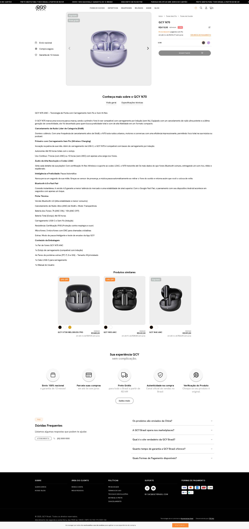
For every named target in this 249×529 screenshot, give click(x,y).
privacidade (113, 487)
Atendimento (43, 438)
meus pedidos (77, 491)
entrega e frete (115, 498)
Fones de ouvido (97, 8)
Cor (160, 43)
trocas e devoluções (118, 494)
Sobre (148, 8)
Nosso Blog (40, 491)
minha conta (77, 487)
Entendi (180, 525)
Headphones (126, 8)
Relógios (139, 8)
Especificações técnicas (132, 102)
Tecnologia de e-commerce (177, 518)
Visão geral (111, 102)
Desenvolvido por (205, 518)
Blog (157, 8)
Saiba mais (124, 400)
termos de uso (114, 491)
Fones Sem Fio (171, 16)
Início (160, 16)
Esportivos (113, 8)
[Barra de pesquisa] (201, 7)
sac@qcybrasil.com (157, 494)
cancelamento (115, 501)
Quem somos (40, 487)
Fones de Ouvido (186, 16)
